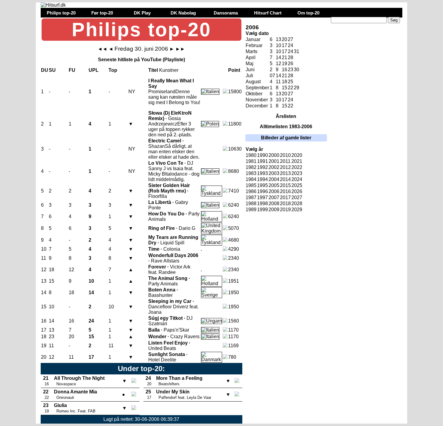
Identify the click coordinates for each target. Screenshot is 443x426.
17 (284, 45)
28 (290, 57)
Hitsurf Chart (267, 12)
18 (284, 81)
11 (278, 81)
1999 (262, 209)
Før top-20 (102, 12)
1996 (262, 191)
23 (290, 69)
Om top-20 (308, 12)
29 (296, 87)
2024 (296, 179)
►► (180, 49)
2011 (285, 161)
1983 (251, 173)
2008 (274, 203)
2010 (285, 155)
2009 (274, 209)
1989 (251, 209)
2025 (296, 185)
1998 (262, 203)
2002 (274, 167)
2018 (285, 203)
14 (278, 57)
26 (290, 63)
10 (278, 45)
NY (131, 91)
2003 (274, 173)
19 (284, 63)
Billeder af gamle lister (286, 137)
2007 (274, 197)
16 (284, 69)
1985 (251, 185)
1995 (262, 185)
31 (296, 51)
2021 (296, 161)
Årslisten (286, 116)
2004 (274, 179)
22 (290, 87)
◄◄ (102, 49)
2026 (296, 191)
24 (290, 45)
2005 (274, 185)
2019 (285, 209)
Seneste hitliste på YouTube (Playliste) (141, 59)
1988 (251, 203)
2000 (274, 155)
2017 (285, 197)
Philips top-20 (61, 12)
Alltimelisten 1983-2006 (286, 126)
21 (284, 57)
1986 (251, 191)
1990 (262, 155)
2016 (285, 191)
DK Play (142, 12)
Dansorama (226, 12)
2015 (285, 185)
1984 (251, 179)
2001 (274, 161)
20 (284, 39)
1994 (262, 179)
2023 (296, 173)
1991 (262, 161)
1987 (251, 197)
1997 (262, 197)
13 (278, 39)
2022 (296, 167)
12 (278, 63)
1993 (262, 173)
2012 (285, 167)
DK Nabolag (183, 12)
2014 (285, 179)
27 (290, 39)
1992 (262, 167)
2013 (285, 173)
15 (284, 87)
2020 (296, 155)
